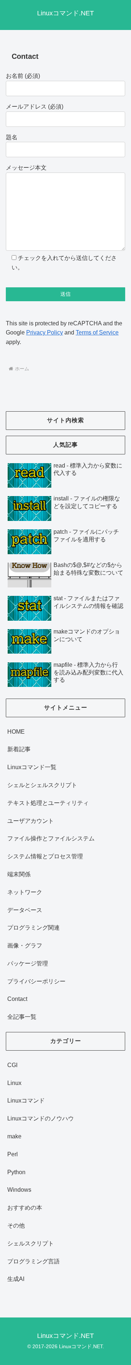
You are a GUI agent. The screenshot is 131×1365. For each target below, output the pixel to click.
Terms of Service (97, 332)
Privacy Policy (44, 332)
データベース (24, 910)
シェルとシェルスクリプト (42, 785)
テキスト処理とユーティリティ (48, 803)
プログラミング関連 (33, 928)
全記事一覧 (21, 1017)
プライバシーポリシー (36, 981)
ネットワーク (24, 892)
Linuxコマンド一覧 (31, 767)
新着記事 (19, 749)
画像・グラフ (24, 945)
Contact (17, 999)
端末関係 (19, 874)
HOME (16, 732)
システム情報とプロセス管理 (45, 856)
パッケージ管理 (27, 963)
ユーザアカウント (30, 821)
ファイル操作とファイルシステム (51, 838)
